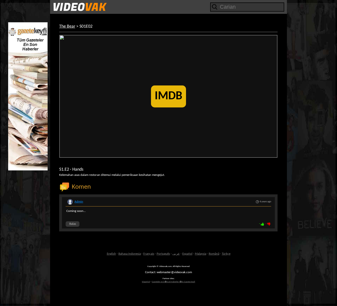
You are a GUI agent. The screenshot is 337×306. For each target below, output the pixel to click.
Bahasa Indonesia (129, 253)
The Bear (67, 26)
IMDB (168, 96)
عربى (176, 253)
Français (148, 253)
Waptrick (146, 282)
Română (214, 253)
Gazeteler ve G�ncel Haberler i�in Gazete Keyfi (173, 282)
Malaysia (200, 253)
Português (163, 253)
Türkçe (226, 253)
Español (187, 253)
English (111, 253)
